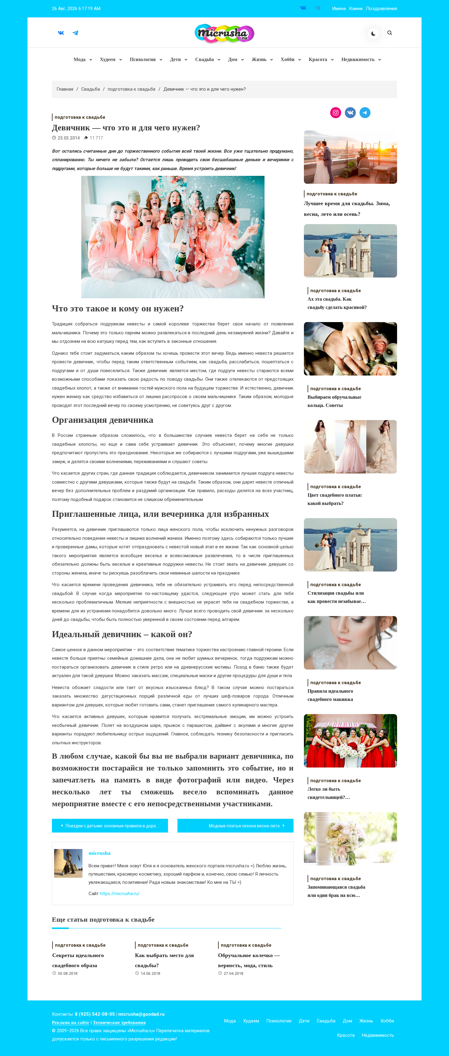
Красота (318, 59)
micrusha (100, 853)
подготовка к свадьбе (80, 117)
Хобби (287, 59)
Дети (175, 59)
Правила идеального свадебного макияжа (330, 695)
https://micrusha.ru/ (120, 893)
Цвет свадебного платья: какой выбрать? (335, 499)
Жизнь (259, 59)
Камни (356, 8)
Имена (339, 8)
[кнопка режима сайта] (373, 33)
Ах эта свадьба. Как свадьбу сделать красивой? (337, 303)
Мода (80, 59)
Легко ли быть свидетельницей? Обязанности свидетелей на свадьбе (338, 793)
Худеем (107, 59)
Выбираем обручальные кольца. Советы (334, 401)
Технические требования (119, 1022)
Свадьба (204, 59)
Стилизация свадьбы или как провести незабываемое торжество (338, 597)
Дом (232, 59)
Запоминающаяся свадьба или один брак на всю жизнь (336, 891)
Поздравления (381, 8)
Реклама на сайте (70, 1022)
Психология (143, 59)
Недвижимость (357, 59)
